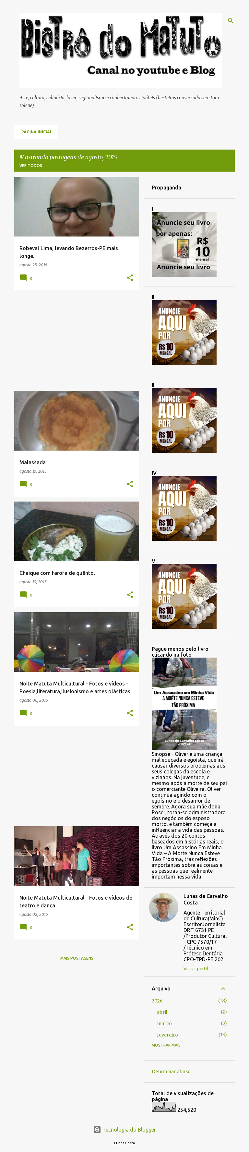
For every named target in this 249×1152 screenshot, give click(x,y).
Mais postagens (76, 958)
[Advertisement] (74, 340)
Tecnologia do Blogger (128, 1130)
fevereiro (167, 1035)
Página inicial (36, 132)
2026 (157, 1001)
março (164, 1023)
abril (162, 1012)
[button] (130, 278)
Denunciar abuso (171, 1071)
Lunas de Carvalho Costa (206, 899)
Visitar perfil (196, 968)
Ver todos (30, 166)
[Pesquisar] (231, 21)
